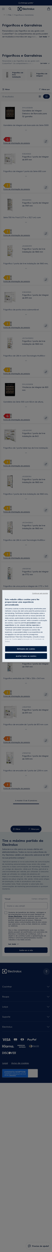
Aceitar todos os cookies (26, 656)
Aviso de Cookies (11, 639)
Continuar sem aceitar (40, 593)
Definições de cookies (26, 649)
